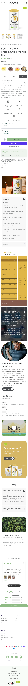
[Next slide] (27, 573)
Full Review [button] (7, 580)
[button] (4, 58)
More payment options (14, 146)
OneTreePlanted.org (7, 545)
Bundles (3, 627)
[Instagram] (7, 657)
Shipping (9, 64)
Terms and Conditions (14, 653)
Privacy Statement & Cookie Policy (18, 651)
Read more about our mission (10, 548)
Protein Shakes (4, 618)
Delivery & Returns (7, 651)
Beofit (6, 163)
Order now (8, 458)
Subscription (3, 639)
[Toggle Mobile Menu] (5, 2)
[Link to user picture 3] (13, 577)
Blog (16, 620)
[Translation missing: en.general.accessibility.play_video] (14, 428)
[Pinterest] (12, 657)
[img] (7, 563)
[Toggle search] (1, 2)
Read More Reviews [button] (14, 586)
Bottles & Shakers (4, 624)
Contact (3, 635)
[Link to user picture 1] (5, 577)
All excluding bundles (10, 159)
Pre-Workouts (4, 620)
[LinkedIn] (20, 657)
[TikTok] (16, 657)
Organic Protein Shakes (8, 160)
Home (2, 44)
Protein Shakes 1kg (17, 160)
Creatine (3, 622)
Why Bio (16, 618)
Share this (4, 167)
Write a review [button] (14, 605)
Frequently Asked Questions (7, 637)
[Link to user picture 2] (9, 577)
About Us (3, 633)
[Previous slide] (1, 573)
